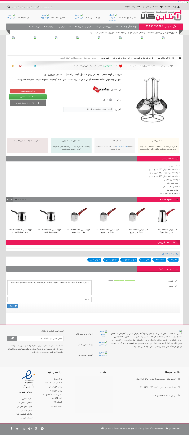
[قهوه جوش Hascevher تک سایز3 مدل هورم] (137, 216)
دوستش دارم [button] (165, 65)
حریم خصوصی (56, 406)
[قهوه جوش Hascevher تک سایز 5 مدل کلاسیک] (20, 216)
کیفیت (170, 280)
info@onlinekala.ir (162, 395)
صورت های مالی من (24, 406)
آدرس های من (26, 410)
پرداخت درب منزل (92, 17)
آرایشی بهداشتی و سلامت (82, 26)
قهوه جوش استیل (111, 259)
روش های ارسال (55, 386)
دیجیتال (62, 26)
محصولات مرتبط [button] (167, 199)
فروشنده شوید (34, 26)
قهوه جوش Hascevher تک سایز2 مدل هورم (108, 231)
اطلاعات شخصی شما (24, 414)
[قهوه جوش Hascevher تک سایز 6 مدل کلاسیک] (49, 216)
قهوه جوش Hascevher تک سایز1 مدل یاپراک (166, 231)
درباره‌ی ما (58, 379)
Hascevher (160, 259)
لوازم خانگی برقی (105, 26)
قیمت (171, 286)
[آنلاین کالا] (161, 20)
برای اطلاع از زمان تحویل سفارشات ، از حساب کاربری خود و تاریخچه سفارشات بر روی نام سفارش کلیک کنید (132, 32)
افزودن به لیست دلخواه (25, 103)
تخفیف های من (26, 418)
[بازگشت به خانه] (179, 58)
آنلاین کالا (174, 259)
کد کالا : (59, 75)
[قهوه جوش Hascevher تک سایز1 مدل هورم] (79, 216)
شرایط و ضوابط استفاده (53, 383)
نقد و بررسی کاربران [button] (166, 269)
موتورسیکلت (49, 26)
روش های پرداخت (55, 390)
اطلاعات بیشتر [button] (168, 159)
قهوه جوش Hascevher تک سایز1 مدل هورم (78, 231)
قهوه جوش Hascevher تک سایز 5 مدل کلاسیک (20, 231)
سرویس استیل (95, 259)
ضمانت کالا (57, 402)
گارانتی (118, 109)
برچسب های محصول (170, 253)
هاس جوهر (145, 259)
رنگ (119, 100)
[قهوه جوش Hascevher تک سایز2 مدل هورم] (108, 216)
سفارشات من (27, 398)
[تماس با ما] (94, 2)
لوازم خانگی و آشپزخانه (128, 26)
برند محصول (116, 89)
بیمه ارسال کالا (23, 17)
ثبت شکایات (57, 398)
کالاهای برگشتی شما (24, 402)
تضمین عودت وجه (58, 17)
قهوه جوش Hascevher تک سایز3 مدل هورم (137, 231)
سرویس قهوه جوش (129, 259)
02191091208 (122, 146)
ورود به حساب (170, 6)
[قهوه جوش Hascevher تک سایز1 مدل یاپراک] (166, 216)
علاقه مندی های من (150, 6)
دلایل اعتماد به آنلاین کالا (52, 394)
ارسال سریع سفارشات (127, 17)
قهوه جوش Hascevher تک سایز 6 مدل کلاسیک (49, 231)
